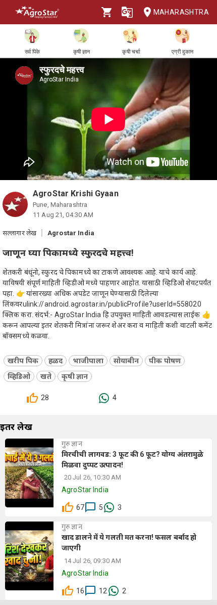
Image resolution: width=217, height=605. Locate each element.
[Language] (127, 12)
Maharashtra (181, 12)
